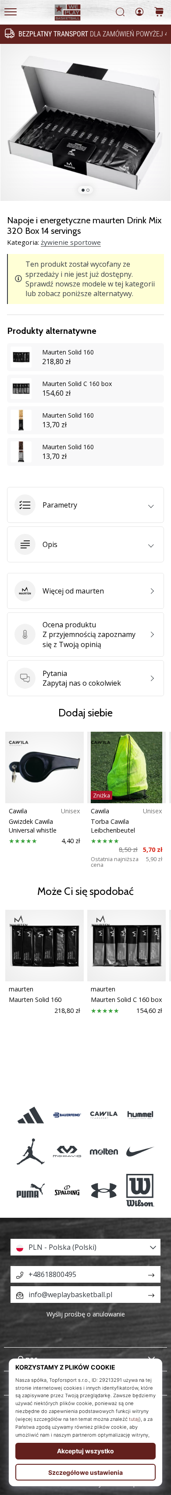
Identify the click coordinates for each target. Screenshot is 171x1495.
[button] (85, 504)
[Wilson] (140, 1190)
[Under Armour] (104, 1190)
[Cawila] (104, 1115)
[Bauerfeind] (67, 1115)
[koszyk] (159, 12)
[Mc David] (67, 1152)
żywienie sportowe (71, 242)
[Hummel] (140, 1115)
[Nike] (140, 1152)
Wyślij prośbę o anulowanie (85, 1314)
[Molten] (104, 1152)
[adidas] (31, 1115)
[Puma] (31, 1190)
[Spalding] (67, 1190)
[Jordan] (31, 1152)
